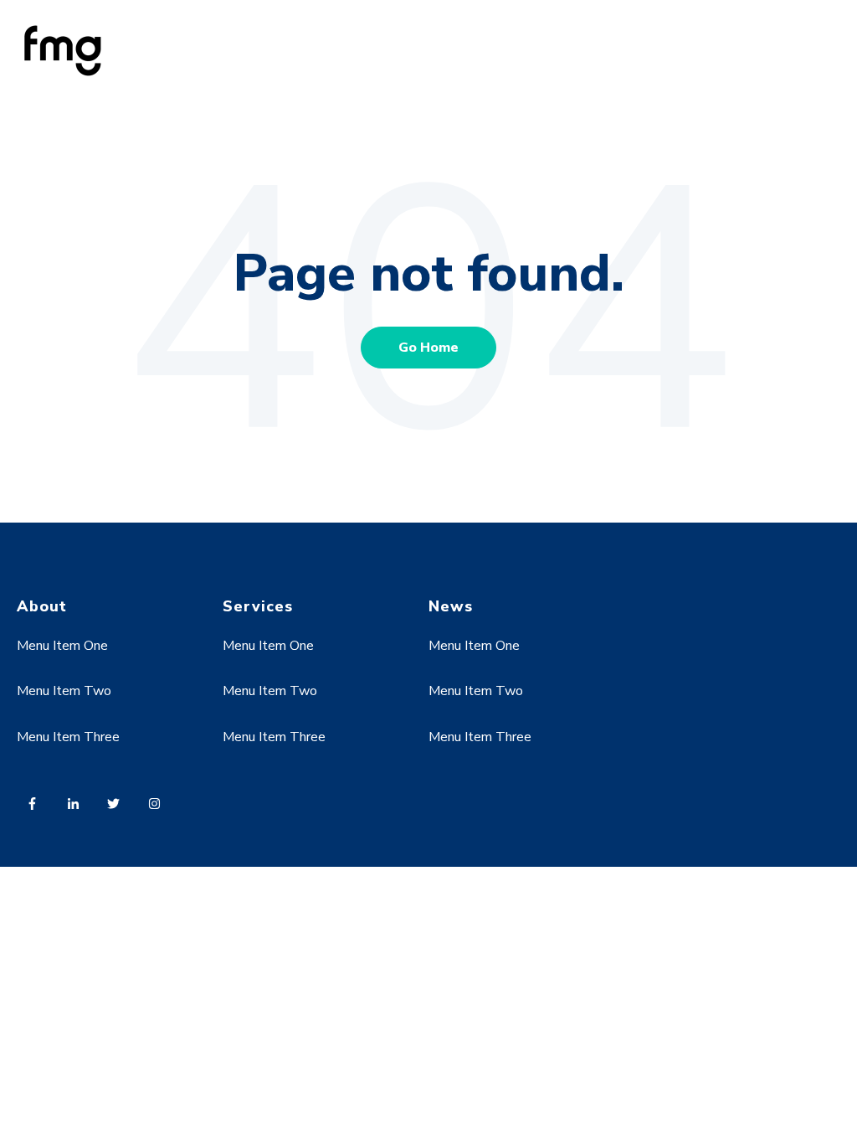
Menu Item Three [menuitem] (68, 737)
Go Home (428, 347)
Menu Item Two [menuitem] (64, 691)
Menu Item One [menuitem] (62, 645)
